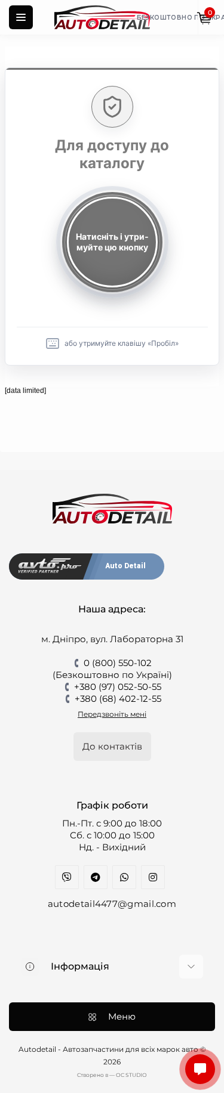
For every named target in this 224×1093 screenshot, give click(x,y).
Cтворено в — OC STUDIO (112, 1075)
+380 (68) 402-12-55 (118, 698)
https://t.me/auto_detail (96, 877)
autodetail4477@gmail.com (112, 903)
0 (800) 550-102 (118, 662)
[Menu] (21, 17)
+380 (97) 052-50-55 (117, 686)
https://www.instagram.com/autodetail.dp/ (153, 877)
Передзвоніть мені (112, 714)
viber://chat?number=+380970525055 (67, 877)
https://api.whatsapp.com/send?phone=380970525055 (124, 877)
